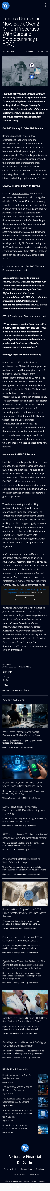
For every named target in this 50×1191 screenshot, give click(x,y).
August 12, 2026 (7, 1094)
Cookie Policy (34, 1175)
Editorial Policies (19, 1175)
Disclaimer (40, 1169)
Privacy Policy (36, 592)
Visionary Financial (8, 798)
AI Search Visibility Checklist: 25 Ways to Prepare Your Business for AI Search (17, 1113)
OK (25, 598)
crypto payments (16, 690)
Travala (27, 690)
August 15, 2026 (7, 1082)
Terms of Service (11, 1169)
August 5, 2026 (7, 1121)
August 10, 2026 (7, 1106)
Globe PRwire (6, 826)
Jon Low (5, 928)
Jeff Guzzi (5, 677)
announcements (20, 193)
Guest (4, 747)
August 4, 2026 (7, 1132)
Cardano (5, 690)
